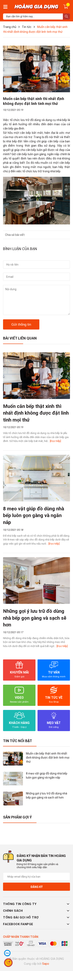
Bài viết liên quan (20, 338)
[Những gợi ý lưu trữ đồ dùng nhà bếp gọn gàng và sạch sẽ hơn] (36, 580)
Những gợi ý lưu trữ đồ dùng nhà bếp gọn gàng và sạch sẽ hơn (34, 618)
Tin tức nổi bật (17, 741)
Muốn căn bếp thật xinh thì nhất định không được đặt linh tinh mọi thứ (36, 413)
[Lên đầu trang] (66, 952)
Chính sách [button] (13, 911)
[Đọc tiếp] (55, 441)
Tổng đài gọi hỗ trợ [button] (21, 917)
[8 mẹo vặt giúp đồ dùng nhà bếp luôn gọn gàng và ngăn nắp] (36, 478)
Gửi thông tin (21, 324)
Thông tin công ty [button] (20, 904)
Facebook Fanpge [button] (18, 924)
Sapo (45, 964)
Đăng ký (36, 887)
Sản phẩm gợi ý (17, 817)
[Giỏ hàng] (65, 6)
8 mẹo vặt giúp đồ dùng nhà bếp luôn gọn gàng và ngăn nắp (33, 515)
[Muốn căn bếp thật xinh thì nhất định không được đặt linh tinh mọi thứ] (36, 375)
